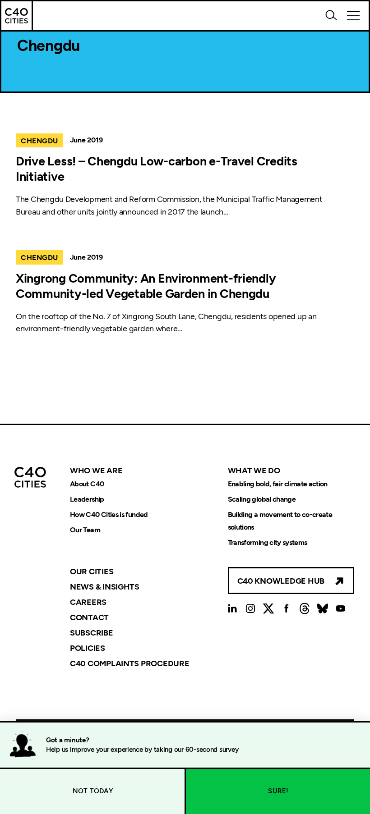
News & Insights (104, 587)
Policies (87, 648)
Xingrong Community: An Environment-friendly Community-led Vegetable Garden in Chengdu (146, 286)
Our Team (85, 530)
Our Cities (91, 571)
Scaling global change (262, 499)
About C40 (87, 484)
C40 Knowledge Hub (280, 581)
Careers (88, 602)
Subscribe (91, 633)
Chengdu (39, 141)
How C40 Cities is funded (109, 514)
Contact (89, 617)
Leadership (87, 499)
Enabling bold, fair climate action (278, 484)
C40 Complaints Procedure (130, 663)
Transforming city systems (267, 542)
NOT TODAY (93, 791)
